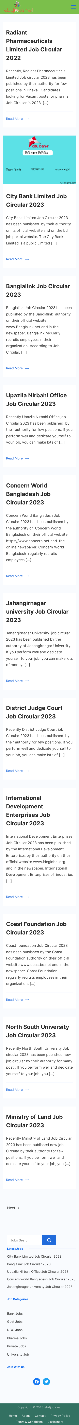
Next (11, 1208)
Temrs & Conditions (29, 1421)
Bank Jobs (15, 1313)
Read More (14, 119)
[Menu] (73, 7)
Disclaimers (55, 1421)
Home (13, 1415)
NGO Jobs (14, 1330)
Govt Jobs (14, 1322)
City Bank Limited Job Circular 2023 (34, 1256)
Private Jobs (16, 1346)
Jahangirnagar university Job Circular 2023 (37, 611)
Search (49, 1240)
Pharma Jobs (17, 1338)
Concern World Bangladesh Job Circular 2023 (28, 494)
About (26, 1415)
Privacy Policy (60, 1415)
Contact (40, 1415)
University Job (18, 1354)
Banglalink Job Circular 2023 (29, 1264)
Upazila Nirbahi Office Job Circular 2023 (37, 1272)
